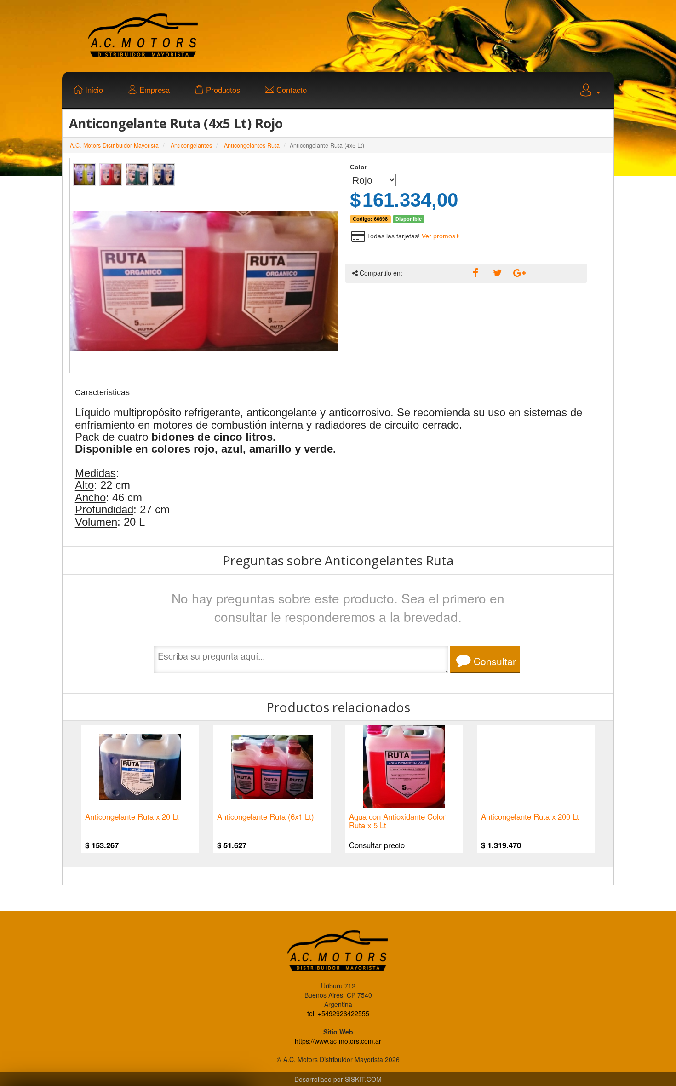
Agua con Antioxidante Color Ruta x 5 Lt (397, 821)
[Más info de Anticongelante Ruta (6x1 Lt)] (272, 766)
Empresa (153, 89)
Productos (222, 89)
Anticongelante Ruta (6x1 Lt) (265, 817)
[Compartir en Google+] (516, 273)
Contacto (290, 89)
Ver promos (439, 236)
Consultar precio (377, 844)
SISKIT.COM (363, 1079)
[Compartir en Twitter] (496, 273)
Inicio (93, 89)
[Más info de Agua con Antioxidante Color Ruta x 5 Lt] (404, 766)
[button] (589, 91)
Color (358, 167)
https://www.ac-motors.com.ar (338, 1041)
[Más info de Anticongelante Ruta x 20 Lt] (140, 766)
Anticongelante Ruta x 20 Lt (132, 817)
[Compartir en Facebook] (476, 273)
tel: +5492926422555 (338, 1013)
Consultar (493, 661)
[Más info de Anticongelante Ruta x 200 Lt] (536, 766)
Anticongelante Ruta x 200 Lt (530, 817)
